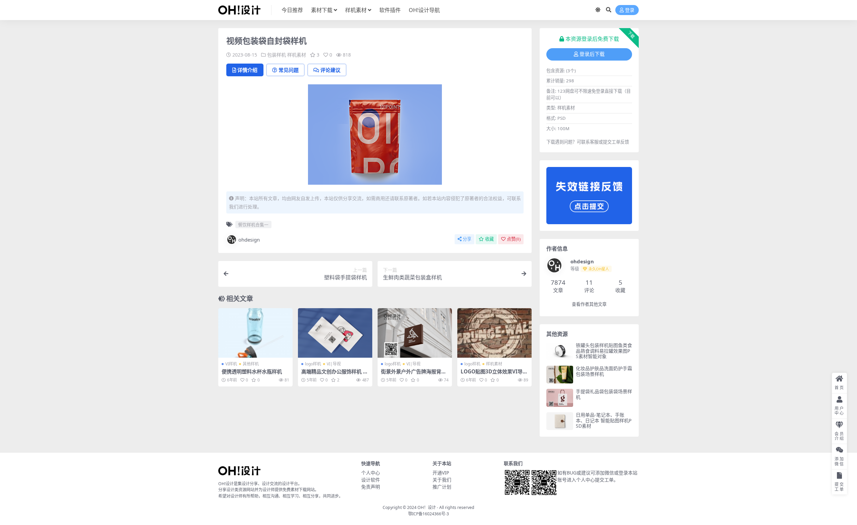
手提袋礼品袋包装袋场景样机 (604, 394)
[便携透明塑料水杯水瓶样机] (255, 333)
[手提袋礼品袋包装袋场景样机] (559, 398)
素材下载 (321, 10)
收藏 (489, 239)
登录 (629, 10)
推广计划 (442, 487)
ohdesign (249, 239)
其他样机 (251, 364)
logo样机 (313, 364)
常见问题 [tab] (289, 70)
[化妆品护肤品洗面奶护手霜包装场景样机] (559, 374)
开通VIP (441, 472)
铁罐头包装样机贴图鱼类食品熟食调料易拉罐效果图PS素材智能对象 (604, 351)
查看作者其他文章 (589, 304)
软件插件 (390, 10)
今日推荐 (292, 10)
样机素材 (356, 10)
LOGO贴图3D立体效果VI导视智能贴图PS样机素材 (494, 374)
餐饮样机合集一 (253, 225)
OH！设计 (426, 507)
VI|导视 (334, 364)
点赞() (514, 239)
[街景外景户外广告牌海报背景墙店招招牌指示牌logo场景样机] (415, 333)
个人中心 (370, 472)
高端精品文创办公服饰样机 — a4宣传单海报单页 (334, 374)
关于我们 (442, 479)
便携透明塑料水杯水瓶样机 (252, 371)
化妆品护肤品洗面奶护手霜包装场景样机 (604, 371)
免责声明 (370, 487)
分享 (467, 239)
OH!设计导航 (424, 10)
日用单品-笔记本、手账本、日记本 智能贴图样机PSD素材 (603, 420)
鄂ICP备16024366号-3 (428, 514)
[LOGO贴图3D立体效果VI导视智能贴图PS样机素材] (494, 333)
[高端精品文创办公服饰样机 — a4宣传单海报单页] (335, 333)
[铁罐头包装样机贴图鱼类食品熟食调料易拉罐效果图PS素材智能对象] (559, 351)
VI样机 (231, 364)
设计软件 (370, 479)
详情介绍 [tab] (247, 70)
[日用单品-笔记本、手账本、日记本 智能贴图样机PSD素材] (559, 421)
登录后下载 (592, 54)
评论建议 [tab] (330, 70)
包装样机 (276, 55)
